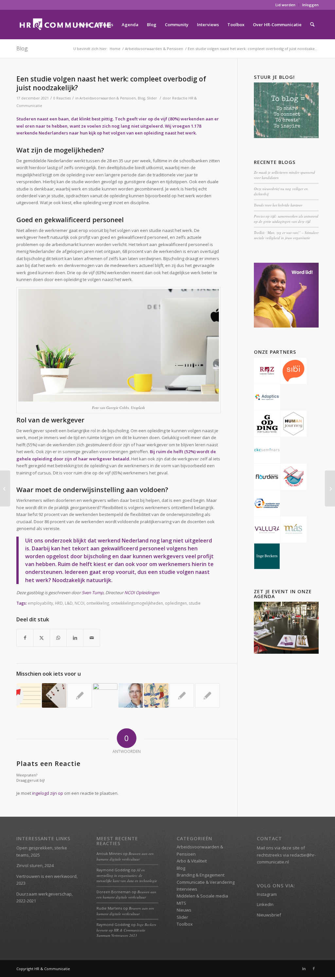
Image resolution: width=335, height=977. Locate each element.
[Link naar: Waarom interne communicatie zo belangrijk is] (54, 695)
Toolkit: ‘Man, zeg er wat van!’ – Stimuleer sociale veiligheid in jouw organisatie (286, 235)
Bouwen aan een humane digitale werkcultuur (125, 856)
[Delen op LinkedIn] (75, 637)
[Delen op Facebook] (25, 637)
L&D (69, 603)
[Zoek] (312, 24)
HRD (59, 603)
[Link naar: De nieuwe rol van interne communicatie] (207, 695)
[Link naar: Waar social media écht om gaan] (79, 695)
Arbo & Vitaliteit (192, 861)
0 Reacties (62, 98)
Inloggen (310, 4)
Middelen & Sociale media (202, 896)
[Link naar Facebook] (314, 968)
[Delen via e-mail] (91, 637)
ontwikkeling (97, 603)
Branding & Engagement (200, 875)
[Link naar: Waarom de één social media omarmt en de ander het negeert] (105, 695)
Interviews (187, 889)
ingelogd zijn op (47, 793)
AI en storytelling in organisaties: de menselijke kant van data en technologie (127, 875)
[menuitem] (285, 5)
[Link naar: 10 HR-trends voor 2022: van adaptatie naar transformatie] (156, 695)
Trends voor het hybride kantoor (278, 205)
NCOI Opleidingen (141, 592)
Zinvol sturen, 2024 (35, 865)
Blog (22, 48)
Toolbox (185, 924)
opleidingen (176, 603)
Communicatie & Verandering (206, 882)
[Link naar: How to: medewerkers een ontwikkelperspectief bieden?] (28, 695)
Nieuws (184, 910)
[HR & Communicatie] (65, 24)
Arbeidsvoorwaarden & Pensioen (107, 98)
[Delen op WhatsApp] (58, 637)
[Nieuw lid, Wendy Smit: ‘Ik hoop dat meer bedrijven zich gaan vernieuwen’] (5, 488)
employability (40, 603)
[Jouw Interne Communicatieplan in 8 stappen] (330, 488)
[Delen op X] (41, 637)
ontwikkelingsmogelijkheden (137, 603)
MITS (181, 903)
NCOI (79, 603)
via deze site (287, 848)
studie (195, 603)
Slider (152, 98)
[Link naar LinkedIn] (304, 968)
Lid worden (285, 4)
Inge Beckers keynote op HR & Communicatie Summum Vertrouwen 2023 (126, 930)
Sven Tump (92, 592)
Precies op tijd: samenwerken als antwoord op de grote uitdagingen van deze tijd (286, 219)
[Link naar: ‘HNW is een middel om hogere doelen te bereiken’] (130, 695)
